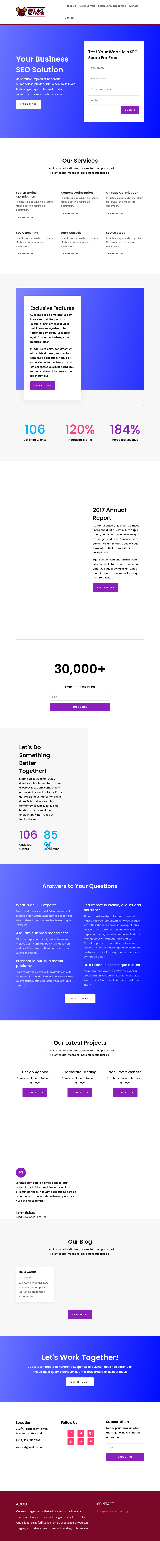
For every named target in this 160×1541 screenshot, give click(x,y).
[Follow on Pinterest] (71, 1441)
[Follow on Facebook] (71, 1433)
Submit (130, 109)
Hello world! (27, 1272)
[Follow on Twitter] (81, 1433)
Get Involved (87, 6)
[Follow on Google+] (91, 1433)
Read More (26, 217)
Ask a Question (80, 998)
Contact (69, 17)
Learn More (28, 104)
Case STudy (35, 1092)
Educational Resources (112, 6)
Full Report (105, 587)
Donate (133, 6)
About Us (70, 6)
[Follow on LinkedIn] (81, 1441)
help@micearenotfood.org (112, 1511)
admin (27, 1277)
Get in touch (80, 1381)
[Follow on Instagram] (91, 1441)
